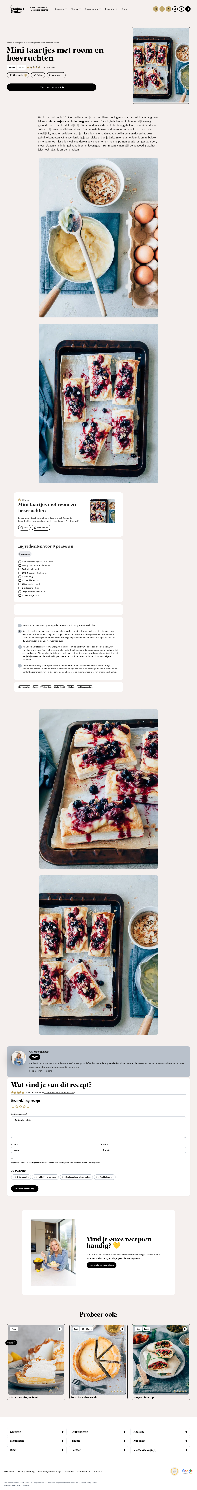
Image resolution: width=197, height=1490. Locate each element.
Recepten (15, 1432)
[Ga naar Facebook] (162, 9)
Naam (14, 1144)
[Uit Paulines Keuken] (16, 9)
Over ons (69, 1471)
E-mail (104, 1144)
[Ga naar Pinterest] (168, 9)
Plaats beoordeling (24, 1188)
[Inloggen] (181, 9)
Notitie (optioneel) (19, 1114)
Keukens (138, 1432)
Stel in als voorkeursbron (102, 1266)
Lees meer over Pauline (40, 1070)
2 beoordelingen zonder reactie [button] (59, 1092)
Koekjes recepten (84, 687)
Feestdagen (17, 1441)
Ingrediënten (80, 1432)
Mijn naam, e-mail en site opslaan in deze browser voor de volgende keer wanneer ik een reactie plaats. (55, 1162)
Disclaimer (9, 1471)
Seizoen (76, 1450)
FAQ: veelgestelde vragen (50, 1471)
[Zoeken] (175, 9)
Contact (98, 1471)
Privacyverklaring (26, 1471)
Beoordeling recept (25, 1101)
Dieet (13, 1450)
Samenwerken (84, 1471)
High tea (70, 687)
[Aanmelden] (188, 9)
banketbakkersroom (110, 129)
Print (26, 527)
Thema (76, 1441)
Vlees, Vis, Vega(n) (145, 1450)
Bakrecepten (24, 687)
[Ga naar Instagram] (155, 9)
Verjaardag (46, 687)
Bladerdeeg (59, 687)
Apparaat (139, 1441)
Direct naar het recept (50, 87)
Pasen (35, 687)
